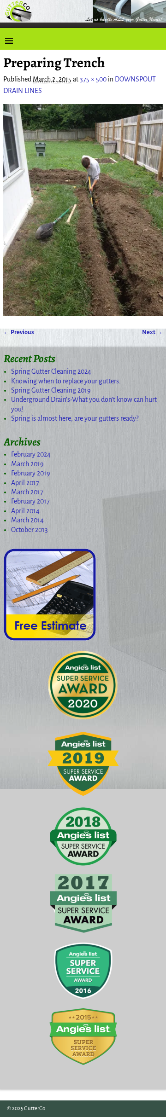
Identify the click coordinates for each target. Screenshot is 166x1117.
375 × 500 (93, 79)
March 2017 (27, 492)
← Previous (18, 332)
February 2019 (30, 473)
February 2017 (30, 501)
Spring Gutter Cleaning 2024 (51, 371)
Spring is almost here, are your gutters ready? (74, 418)
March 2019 (27, 464)
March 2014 (27, 520)
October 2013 (29, 529)
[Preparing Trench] (83, 210)
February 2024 (31, 454)
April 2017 (25, 482)
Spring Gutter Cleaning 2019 (51, 390)
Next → (152, 332)
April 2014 (25, 511)
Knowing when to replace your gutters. (66, 381)
